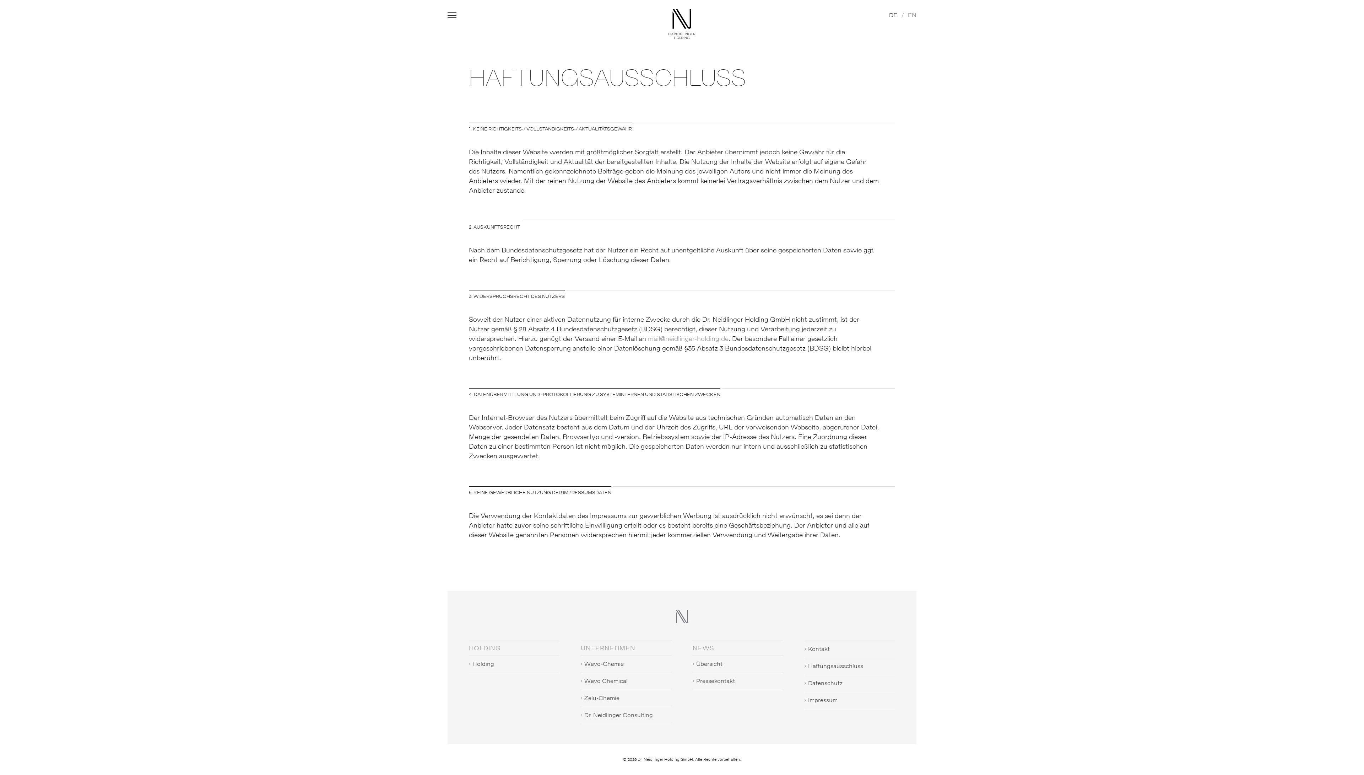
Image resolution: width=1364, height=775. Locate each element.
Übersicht (709, 664)
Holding (483, 664)
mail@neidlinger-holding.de (688, 339)
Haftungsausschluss (835, 666)
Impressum (823, 700)
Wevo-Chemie (604, 664)
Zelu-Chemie (601, 698)
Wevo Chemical (606, 681)
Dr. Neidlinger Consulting (618, 715)
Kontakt (819, 649)
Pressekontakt (715, 681)
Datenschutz (825, 683)
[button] (451, 18)
